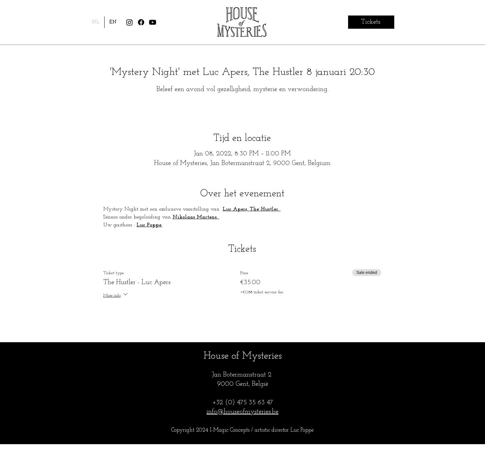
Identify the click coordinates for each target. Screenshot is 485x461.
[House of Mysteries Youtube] (152, 22)
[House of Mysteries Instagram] (129, 22)
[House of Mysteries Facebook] (141, 22)
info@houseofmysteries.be (242, 412)
